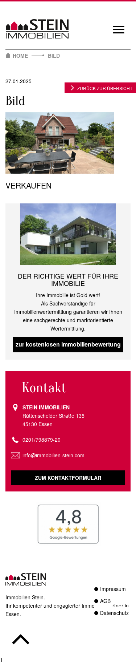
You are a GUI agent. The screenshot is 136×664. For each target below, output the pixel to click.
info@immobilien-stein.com (53, 455)
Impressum (113, 588)
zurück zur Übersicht (104, 88)
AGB (105, 600)
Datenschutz (114, 612)
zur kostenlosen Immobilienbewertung (68, 344)
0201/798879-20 (41, 439)
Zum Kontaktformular (68, 477)
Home (20, 55)
